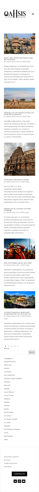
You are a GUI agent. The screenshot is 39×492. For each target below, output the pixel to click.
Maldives (7, 399)
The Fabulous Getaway (12, 429)
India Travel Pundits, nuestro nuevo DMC (18, 263)
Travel (6, 433)
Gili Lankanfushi (9, 375)
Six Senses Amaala (10, 419)
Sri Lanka (7, 423)
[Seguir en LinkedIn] (15, 481)
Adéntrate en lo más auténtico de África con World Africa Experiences (19, 113)
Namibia (7, 402)
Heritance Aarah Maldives (13, 378)
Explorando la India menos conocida (16, 180)
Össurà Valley (8, 412)
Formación (7, 372)
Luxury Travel (8, 395)
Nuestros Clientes (11, 457)
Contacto (19, 474)
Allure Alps (8, 365)
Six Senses (7, 416)
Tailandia (7, 426)
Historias (7, 382)
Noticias (28, 316)
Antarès (6, 368)
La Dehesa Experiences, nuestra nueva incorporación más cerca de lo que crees (17, 313)
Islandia (6, 389)
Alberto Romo (11, 62)
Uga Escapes (8, 436)
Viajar (28, 62)
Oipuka (6, 409)
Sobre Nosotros (10, 463)
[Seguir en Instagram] (19, 481)
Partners (7, 467)
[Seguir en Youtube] (23, 481)
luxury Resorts (9, 392)
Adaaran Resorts (10, 362)
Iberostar (7, 385)
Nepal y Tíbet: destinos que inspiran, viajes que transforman (18, 58)
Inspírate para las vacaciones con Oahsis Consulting (17, 209)
